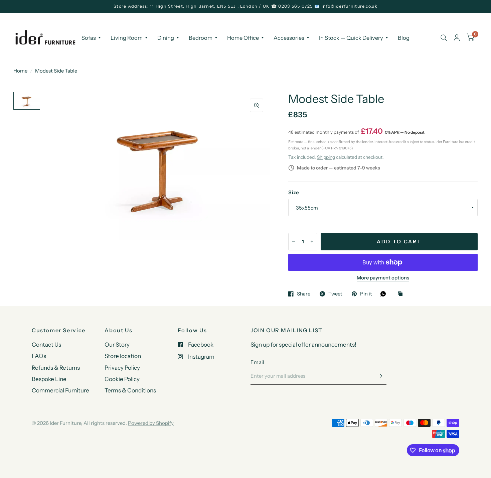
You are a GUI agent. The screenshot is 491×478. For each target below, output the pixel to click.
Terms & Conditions (130, 390)
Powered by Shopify (151, 423)
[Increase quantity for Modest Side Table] (312, 241)
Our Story (117, 344)
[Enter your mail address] (379, 376)
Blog (404, 37)
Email (258, 362)
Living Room (127, 37)
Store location (123, 355)
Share (303, 293)
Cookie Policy (122, 378)
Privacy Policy (122, 367)
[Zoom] (256, 105)
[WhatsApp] (384, 293)
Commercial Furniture (60, 390)
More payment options (383, 277)
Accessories (289, 37)
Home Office (243, 37)
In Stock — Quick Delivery (351, 37)
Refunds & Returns (56, 367)
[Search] (443, 38)
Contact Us (46, 344)
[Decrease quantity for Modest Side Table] (294, 241)
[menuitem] (91, 37)
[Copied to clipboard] (401, 294)
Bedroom (200, 37)
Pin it (366, 293)
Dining (165, 37)
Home (20, 71)
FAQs (39, 355)
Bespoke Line (49, 378)
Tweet (335, 293)
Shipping (326, 157)
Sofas (88, 37)
